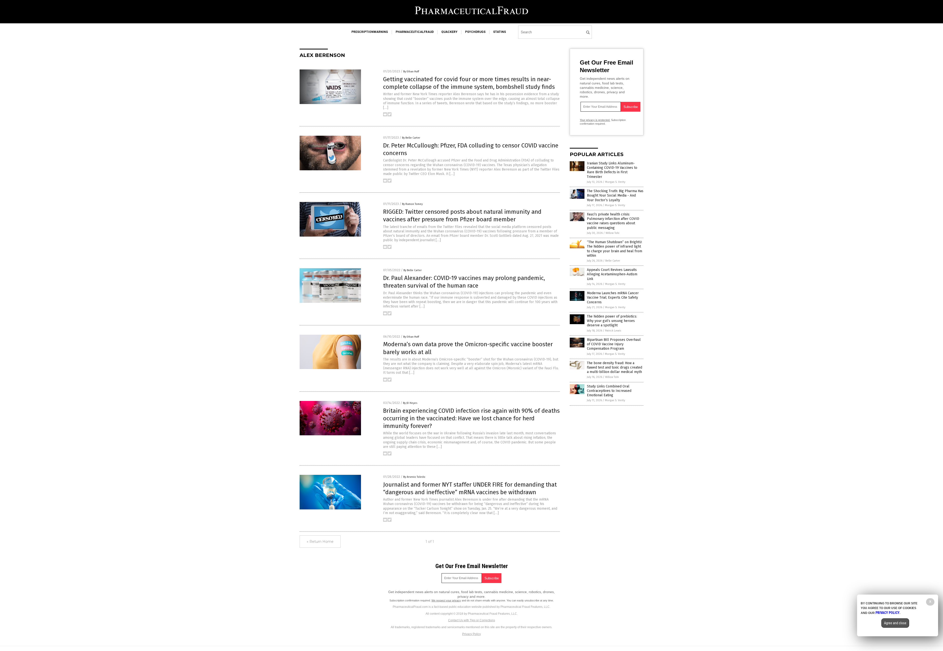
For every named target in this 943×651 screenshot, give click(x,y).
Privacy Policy (471, 634)
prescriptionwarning (369, 32)
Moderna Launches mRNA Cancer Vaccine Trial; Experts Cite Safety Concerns (613, 297)
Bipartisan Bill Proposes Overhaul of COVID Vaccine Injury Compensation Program (614, 344)
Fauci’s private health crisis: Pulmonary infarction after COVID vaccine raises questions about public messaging (613, 221)
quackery (449, 32)
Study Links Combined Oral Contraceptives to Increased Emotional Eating (609, 390)
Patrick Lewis (613, 330)
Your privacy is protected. (595, 120)
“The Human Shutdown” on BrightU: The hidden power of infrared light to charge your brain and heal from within (614, 249)
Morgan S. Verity (615, 182)
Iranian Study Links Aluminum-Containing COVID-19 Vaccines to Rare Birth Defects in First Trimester (612, 170)
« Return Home (320, 541)
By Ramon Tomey (412, 204)
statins (499, 32)
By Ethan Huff (411, 71)
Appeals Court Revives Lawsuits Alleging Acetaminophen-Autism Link (612, 274)
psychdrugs (475, 32)
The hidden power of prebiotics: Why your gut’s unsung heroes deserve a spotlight (612, 320)
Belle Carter (612, 260)
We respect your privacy (446, 600)
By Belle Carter (411, 137)
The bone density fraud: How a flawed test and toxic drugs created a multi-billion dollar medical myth (614, 367)
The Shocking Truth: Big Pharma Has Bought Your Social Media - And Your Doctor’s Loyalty (615, 195)
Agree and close (895, 623)
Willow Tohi (612, 233)
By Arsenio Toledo (414, 476)
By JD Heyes (410, 403)
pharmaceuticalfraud (415, 32)
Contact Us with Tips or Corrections (471, 620)
